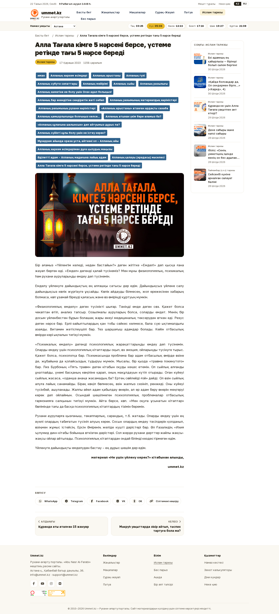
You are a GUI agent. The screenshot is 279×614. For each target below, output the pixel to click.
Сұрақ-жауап (111, 577)
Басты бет (83, 12)
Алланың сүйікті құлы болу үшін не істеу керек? (72, 132)
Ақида (158, 577)
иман (41, 75)
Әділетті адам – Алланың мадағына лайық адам (72, 157)
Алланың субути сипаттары (57, 83)
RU (245, 3)
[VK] (60, 583)
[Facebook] (33, 583)
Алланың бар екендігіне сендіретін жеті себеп (71, 100)
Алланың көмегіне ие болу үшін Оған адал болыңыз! (75, 91)
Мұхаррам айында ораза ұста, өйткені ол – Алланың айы (78, 141)
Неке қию (224, 3)
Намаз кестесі (213, 562)
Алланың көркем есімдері (68, 75)
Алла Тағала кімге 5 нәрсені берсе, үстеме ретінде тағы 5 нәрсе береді (89, 165)
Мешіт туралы (206, 3)
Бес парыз (88, 18)
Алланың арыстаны (107, 75)
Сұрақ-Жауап (164, 12)
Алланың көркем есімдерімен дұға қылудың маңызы (75, 149)
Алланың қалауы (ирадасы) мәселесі (138, 157)
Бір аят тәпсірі (163, 584)
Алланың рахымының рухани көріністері (66, 108)
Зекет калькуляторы (218, 570)
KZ (237, 3)
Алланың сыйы (123, 83)
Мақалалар (137, 12)
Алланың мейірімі (95, 83)
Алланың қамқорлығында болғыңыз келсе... (69, 116)
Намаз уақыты (40, 25)
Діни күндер (212, 577)
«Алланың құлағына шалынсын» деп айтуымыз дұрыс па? (79, 124)
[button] (109, 215)
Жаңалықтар (110, 12)
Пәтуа (188, 12)
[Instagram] (51, 583)
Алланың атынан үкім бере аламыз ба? (133, 116)
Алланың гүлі (135, 75)
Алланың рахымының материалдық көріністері (143, 100)
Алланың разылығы (154, 83)
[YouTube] (42, 583)
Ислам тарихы (212, 12)
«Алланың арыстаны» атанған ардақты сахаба (134, 108)
